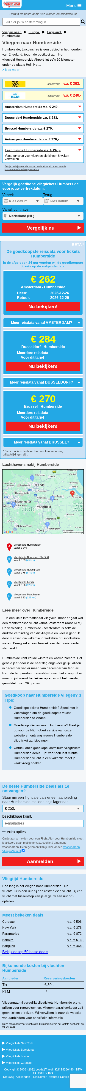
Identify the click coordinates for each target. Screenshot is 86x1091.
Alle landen (23, 1077)
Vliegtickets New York (19, 1043)
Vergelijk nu (41, 228)
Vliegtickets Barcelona (20, 1049)
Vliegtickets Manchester (27, 594)
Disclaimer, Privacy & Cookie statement (57, 1077)
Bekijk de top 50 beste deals (25, 952)
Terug (47, 195)
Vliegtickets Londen (18, 1056)
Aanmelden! (41, 861)
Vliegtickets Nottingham (27, 569)
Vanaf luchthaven (16, 209)
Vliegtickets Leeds (24, 582)
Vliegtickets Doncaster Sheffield (31, 557)
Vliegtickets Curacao (19, 1062)
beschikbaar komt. (17, 816)
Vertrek (8, 195)
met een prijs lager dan (50, 802)
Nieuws (8, 1077)
